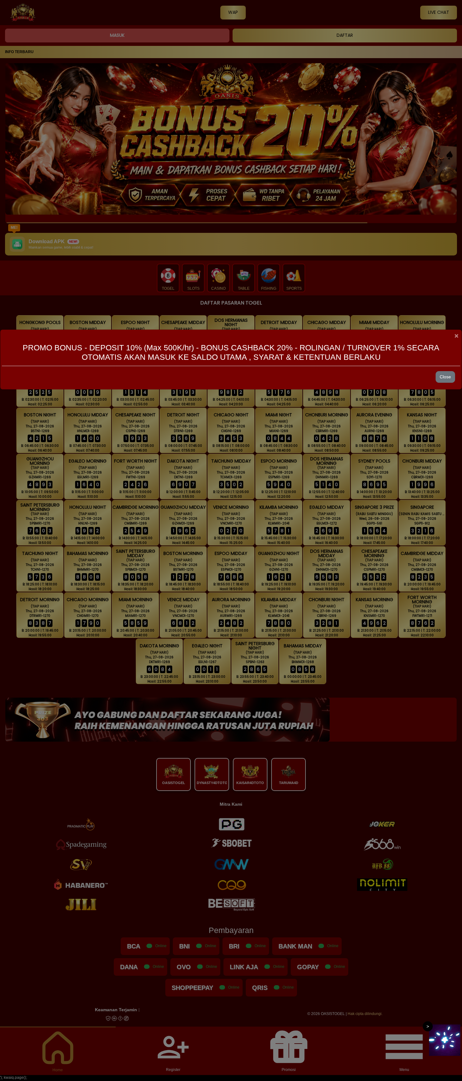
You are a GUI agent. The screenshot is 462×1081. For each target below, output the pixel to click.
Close (445, 376)
